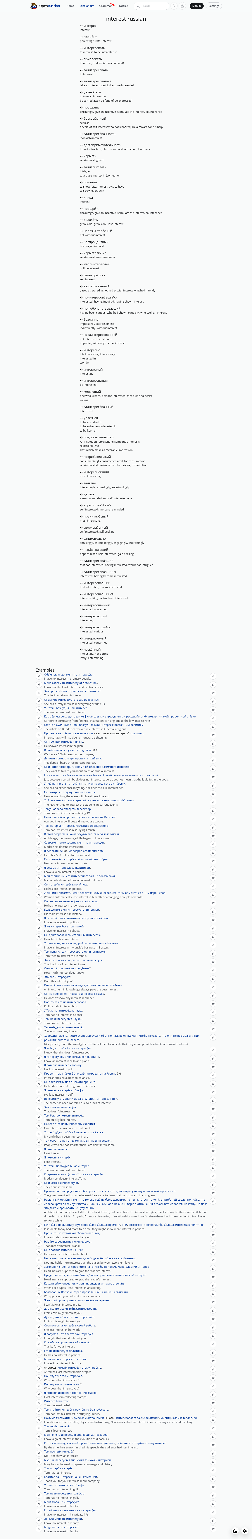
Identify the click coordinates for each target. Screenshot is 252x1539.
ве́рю (130, 1204)
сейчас (106, 1204)
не (75, 674)
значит (133, 775)
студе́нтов (81, 1224)
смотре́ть (70, 809)
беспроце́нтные (93, 1191)
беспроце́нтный (96, 242)
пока (204, 1204)
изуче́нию (82, 825)
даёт (52, 1082)
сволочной (185, 1199)
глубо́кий (69, 1132)
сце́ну (69, 792)
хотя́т (54, 766)
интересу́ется (67, 699)
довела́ (49, 1204)
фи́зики (79, 1418)
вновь (74, 725)
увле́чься (91, 418)
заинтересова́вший (98, 561)
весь (91, 1233)
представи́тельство (98, 437)
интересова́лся (126, 1418)
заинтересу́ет (84, 1334)
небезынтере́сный (98, 231)
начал (72, 834)
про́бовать (66, 1208)
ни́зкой (164, 716)
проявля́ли (151, 1224)
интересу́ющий (95, 616)
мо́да (55, 1502)
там (91, 876)
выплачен (92, 817)
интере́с (90, 25)
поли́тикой (82, 867)
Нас (46, 1241)
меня (69, 674)
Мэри (47, 1460)
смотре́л (54, 792)
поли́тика (75, 1351)
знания (69, 985)
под (67, 1082)
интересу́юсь (65, 867)
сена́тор (77, 1443)
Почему (49, 1376)
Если (47, 775)
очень (122, 1204)
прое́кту (96, 1367)
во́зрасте (59, 834)
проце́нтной (178, 716)
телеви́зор (84, 809)
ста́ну (191, 1204)
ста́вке (191, 716)
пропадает (93, 1283)
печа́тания (78, 783)
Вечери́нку (51, 1098)
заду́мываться (86, 834)
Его (46, 1351)
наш (72, 708)
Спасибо (49, 1342)
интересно (101, 1300)
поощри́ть (91, 208)
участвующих (141, 1191)
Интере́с (49, 1401)
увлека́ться (92, 92)
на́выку (120, 783)
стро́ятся (64, 1266)
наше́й (108, 1292)
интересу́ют (86, 674)
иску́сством (89, 901)
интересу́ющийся (97, 627)
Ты (46, 1027)
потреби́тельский (97, 456)
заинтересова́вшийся (100, 572)
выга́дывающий (96, 549)
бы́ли (75, 1073)
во (63, 1027)
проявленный (91, 1292)
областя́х (95, 766)
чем (79, 1258)
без (85, 851)
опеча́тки (68, 1283)
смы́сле (104, 834)
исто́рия (81, 1359)
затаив (78, 792)
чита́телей (105, 775)
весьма (51, 867)
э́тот (51, 1124)
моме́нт (65, 1199)
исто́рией (92, 909)
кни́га (67, 775)
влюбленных (127, 1258)
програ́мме (167, 1191)
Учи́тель (49, 708)
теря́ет (54, 1426)
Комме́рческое (54, 716)
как (69, 1443)
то (92, 1266)
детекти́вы (90, 683)
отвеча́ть (119, 1283)
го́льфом (78, 1493)
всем (80, 699)
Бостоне (112, 943)
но (128, 1199)
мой (97, 725)
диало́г (87, 1258)
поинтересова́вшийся (100, 297)
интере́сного (79, 876)
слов (162, 893)
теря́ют (84, 893)
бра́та (58, 1204)
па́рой (154, 893)
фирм (127, 1191)
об (86, 766)
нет (54, 783)
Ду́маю (48, 1308)
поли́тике (80, 884)
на (62, 792)
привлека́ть (93, 59)
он (65, 909)
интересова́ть (94, 48)
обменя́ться (133, 893)
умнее (70, 1140)
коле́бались (80, 1233)
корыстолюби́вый (97, 505)
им (122, 893)
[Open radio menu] (235, 1530)
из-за (90, 733)
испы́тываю (58, 918)
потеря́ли (138, 1443)
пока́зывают (107, 876)
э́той (50, 750)
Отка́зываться (163, 1204)
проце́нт (90, 37)
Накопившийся (54, 817)
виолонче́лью (74, 1056)
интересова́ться (96, 380)
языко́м (90, 1460)
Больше (49, 909)
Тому (47, 809)
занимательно (95, 538)
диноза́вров (99, 1434)
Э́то (46, 691)
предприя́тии (79, 943)
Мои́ (47, 876)
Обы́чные (50, 674)
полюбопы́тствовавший (102, 308)
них (196, 1035)
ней (114, 1098)
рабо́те (90, 1325)
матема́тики (64, 1418)
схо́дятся (89, 1124)
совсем (56, 683)
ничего (65, 876)
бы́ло (108, 1199)
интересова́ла (76, 1002)
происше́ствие (59, 691)
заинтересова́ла (86, 775)
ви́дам (93, 859)
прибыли (95, 758)
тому (49, 1443)
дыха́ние (90, 792)
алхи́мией (152, 1418)
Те (45, 1140)
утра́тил (55, 1409)
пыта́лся (61, 800)
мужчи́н (132, 1035)
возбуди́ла (86, 725)
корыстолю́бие (95, 253)
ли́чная (54, 1510)
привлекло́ (77, 691)
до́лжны (92, 1275)
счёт (113, 817)
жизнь (64, 1510)
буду (82, 1208)
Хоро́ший (50, 1035)
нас (96, 699)
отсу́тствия (89, 1098)
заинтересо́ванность (99, 134)
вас (51, 977)
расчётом (79, 1266)
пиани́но (93, 1056)
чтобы (143, 1035)
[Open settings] (244, 1530)
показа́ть (154, 1035)
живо (54, 699)
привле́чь (111, 1266)
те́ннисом (98, 951)
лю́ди (61, 674)
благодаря (151, 716)
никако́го (73, 918)
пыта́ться (142, 1199)
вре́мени (114, 1224)
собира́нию (79, 1392)
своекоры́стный (96, 527)
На (46, 1124)
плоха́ (154, 775)
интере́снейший (96, 472)
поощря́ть (91, 107)
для (120, 1191)
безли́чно (91, 319)
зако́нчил (90, 1443)
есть (78, 750)
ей (61, 851)
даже (52, 1208)
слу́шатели (124, 1443)
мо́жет (64, 1308)
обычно (106, 1035)
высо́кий (77, 1082)
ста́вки (66, 733)
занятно (90, 483)
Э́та (46, 960)
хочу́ (156, 1199)
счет (57, 1124)
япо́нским (77, 1460)
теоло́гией (190, 1418)
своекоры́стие (94, 275)
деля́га (89, 494)
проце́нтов (95, 851)
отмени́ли (66, 1098)
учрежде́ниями (115, 716)
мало (55, 1359)
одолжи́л (52, 851)
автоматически (69, 893)
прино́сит (62, 758)
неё (48, 783)
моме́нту (59, 1443)
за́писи (55, 876)
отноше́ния (145, 1204)
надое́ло (57, 809)
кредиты (111, 1191)
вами (80, 766)
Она (47, 699)
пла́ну (79, 741)
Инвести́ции (52, 985)
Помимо (49, 1418)
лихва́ (88, 197)
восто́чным (122, 725)
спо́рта (103, 859)
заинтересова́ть (96, 70)
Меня (47, 683)
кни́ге (79, 1250)
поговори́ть (67, 766)
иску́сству (96, 1132)
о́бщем (96, 1204)
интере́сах (93, 935)
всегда (79, 985)
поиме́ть (90, 182)
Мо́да (47, 1527)
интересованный (97, 605)
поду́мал (52, 1334)
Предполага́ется (54, 1275)
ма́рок (92, 1392)
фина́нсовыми (94, 716)
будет (81, 817)
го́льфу (77, 1065)
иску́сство (70, 842)
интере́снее (68, 1258)
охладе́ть (91, 220)
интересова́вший (97, 583)
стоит (116, 893)
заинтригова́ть (95, 167)
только (89, 1199)
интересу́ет (96, 842)
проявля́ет (56, 859)
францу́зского (99, 825)
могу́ (54, 1300)
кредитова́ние (74, 716)
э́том (50, 834)
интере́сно (92, 350)
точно (90, 1208)
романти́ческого (55, 1040)
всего (59, 909)
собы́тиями (126, 800)
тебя (63, 1048)
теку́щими (111, 800)
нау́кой (77, 1019)
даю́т (87, 985)
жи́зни (114, 834)
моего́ (93, 943)
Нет (46, 1258)
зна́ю (49, 1048)
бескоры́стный (95, 118)
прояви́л (55, 741)
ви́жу (58, 1283)
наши (65, 1124)
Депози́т (49, 758)
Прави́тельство (54, 1191)
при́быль (116, 985)
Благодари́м (52, 1292)
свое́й (81, 1325)
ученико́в (96, 800)
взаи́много (109, 766)
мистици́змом (170, 1418)
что (141, 775)
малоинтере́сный (97, 264)
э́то (115, 775)
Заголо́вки (51, 1266)
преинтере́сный (96, 516)
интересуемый (95, 638)
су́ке (196, 1199)
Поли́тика (50, 1002)
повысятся (79, 733)
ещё (121, 775)
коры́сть (90, 156)
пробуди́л (62, 1166)
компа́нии (60, 750)
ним (146, 893)
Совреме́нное (53, 842)
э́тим (73, 1035)
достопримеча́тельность (102, 145)
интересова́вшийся (98, 594)
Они (47, 766)
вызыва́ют (184, 1035)
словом (83, 1035)
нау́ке (100, 993)
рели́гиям (137, 725)
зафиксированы (91, 1073)
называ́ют (119, 1035)
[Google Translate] (174, 6)
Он (46, 741)
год (97, 1233)
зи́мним (82, 859)
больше (102, 1224)
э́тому (110, 783)
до (64, 1204)
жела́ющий (92, 391)
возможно (135, 1224)
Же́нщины (51, 893)
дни (69, 1224)
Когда (48, 1283)
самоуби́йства (76, 1204)
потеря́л (55, 825)
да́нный (53, 1199)
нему (95, 893)
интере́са (123, 766)
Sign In (196, 6)
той (174, 1199)
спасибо (165, 1199)
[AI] (182, 6)
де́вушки (94, 1035)
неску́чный (92, 649)
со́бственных (76, 935)
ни (59, 783)
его (87, 691)
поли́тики (136, 733)
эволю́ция (83, 1434)
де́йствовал (57, 935)
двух (96, 1258)
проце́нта (81, 758)
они (169, 1035)
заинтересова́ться (97, 81)
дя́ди (101, 943)
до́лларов (75, 851)
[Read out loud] (81, 25)
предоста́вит (73, 1191)
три (72, 758)
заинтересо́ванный (98, 407)
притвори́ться (67, 1300)
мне (69, 1027)
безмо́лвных (108, 1258)
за (67, 1292)
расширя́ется (135, 716)
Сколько (49, 968)
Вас (63, 1292)
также (141, 1418)
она (147, 775)
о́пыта (66, 783)
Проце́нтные (52, 733)
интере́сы (75, 1124)
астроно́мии (95, 1418)
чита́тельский (127, 1266)
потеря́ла (52, 1090)
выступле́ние (106, 1443)
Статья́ (48, 725)
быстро (55, 1115)
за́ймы (60, 1082)
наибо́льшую (100, 985)
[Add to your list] (213, 676)
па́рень (62, 1035)
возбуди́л (62, 708)
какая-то (56, 775)
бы (53, 1224)
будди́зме (62, 725)
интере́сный (93, 369)
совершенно (73, 960)
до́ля (85, 750)
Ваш (107, 817)
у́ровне (111, 1073)
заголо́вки (79, 1275)
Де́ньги (49, 1519)
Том (46, 825)
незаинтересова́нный (100, 334)
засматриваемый (97, 286)
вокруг (88, 699)
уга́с (66, 1401)
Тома (49, 1010)
